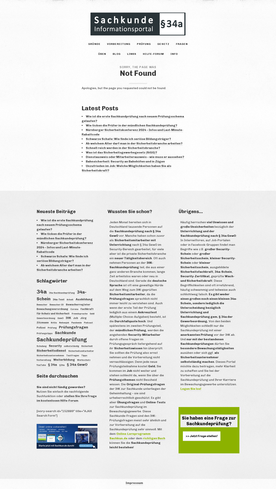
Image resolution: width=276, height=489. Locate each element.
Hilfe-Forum (153, 54)
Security (55, 346)
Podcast (88, 322)
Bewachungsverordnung (52, 308)
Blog (116, 54)
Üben (102, 54)
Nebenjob (64, 322)
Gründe (94, 44)
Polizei (41, 327)
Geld (92, 313)
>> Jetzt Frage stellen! (202, 436)
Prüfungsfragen (73, 327)
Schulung (42, 346)
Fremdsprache (79, 313)
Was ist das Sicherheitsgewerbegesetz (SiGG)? (121, 152)
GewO (60, 318)
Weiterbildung (64, 359)
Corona (74, 309)
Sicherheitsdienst (51, 350)
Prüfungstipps (45, 333)
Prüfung (144, 44)
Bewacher (42, 304)
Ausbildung (84, 299)
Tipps (84, 355)
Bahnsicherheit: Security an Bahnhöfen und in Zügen (125, 161)
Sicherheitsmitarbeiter (81, 351)
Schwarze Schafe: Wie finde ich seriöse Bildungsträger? (128, 139)
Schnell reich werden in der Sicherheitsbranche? (123, 148)
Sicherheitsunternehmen (50, 355)
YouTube (41, 365)
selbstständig (71, 346)
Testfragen (72, 355)
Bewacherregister (78, 304)
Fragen (182, 44)
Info (174, 54)
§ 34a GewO (77, 364)
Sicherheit (87, 346)
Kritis (54, 322)
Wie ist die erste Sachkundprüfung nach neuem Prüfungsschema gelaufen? (65, 225)
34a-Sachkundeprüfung (62, 293)
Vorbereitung (118, 44)
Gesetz (163, 44)
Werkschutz (83, 360)
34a (42, 291)
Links (131, 54)
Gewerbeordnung (46, 318)
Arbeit (70, 299)
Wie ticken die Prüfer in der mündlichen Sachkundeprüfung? (131, 125)
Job (75, 317)
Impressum (134, 483)
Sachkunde (65, 333)
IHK (68, 318)
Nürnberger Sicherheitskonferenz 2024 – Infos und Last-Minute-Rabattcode (65, 247)
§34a (62, 365)
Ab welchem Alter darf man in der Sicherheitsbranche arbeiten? (134, 143)
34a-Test (58, 299)
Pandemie (76, 322)
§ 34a (52, 365)
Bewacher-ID (57, 304)
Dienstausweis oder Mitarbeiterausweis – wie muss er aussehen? (135, 157)
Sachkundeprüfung (62, 340)
